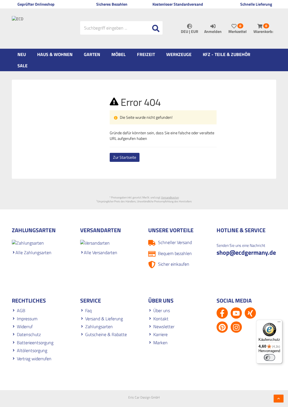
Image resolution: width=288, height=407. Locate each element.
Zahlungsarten (99, 326)
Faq (88, 310)
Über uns (161, 310)
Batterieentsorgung (35, 342)
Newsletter (163, 326)
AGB (21, 310)
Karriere (160, 334)
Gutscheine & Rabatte (106, 334)
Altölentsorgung (32, 350)
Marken (160, 342)
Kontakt (160, 318)
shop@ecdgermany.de (246, 252)
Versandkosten (170, 197)
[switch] (269, 357)
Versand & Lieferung (104, 318)
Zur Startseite (124, 157)
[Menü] (279, 323)
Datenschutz (29, 334)
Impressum (27, 318)
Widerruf (25, 326)
